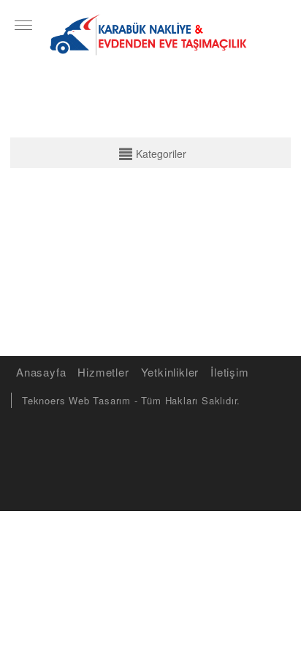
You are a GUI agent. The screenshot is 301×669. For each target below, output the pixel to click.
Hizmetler (103, 371)
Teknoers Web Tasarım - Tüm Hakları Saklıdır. (131, 400)
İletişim (229, 371)
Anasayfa (41, 371)
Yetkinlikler (170, 371)
